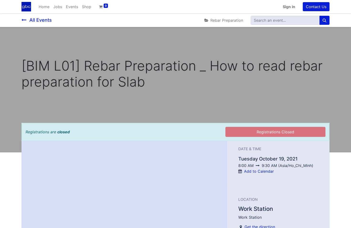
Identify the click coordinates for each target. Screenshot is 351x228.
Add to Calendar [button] (259, 171)
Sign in (289, 6)
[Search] (324, 20)
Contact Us (316, 6)
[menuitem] (44, 6)
